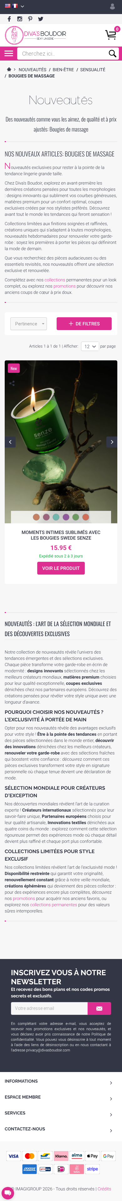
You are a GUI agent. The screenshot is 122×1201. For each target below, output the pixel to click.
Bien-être (63, 69)
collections (54, 280)
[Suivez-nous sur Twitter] (40, 19)
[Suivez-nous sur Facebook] (9, 19)
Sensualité (92, 69)
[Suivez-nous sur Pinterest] (30, 19)
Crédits (104, 1189)
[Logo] (35, 35)
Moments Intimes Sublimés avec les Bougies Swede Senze (61, 535)
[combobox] (28, 323)
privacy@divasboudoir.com (48, 1050)
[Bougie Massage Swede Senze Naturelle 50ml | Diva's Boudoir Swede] (61, 441)
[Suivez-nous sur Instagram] (19, 19)
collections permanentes (53, 904)
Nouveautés (32, 69)
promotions (64, 286)
